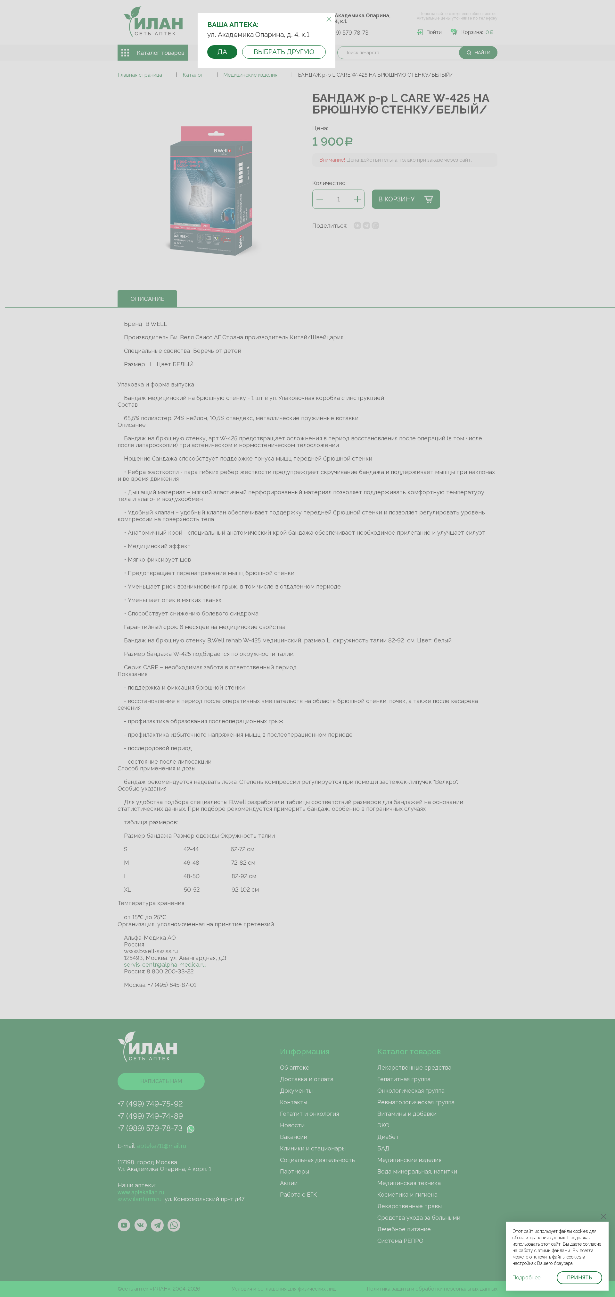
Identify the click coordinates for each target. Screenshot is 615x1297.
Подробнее (526, 1278)
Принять (579, 1278)
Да (222, 52)
